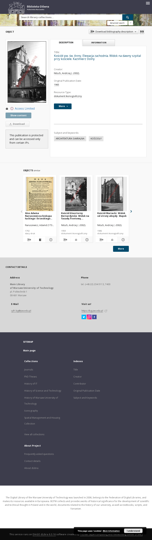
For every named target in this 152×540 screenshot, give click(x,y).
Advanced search (117, 23)
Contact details (32, 461)
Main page (29, 350)
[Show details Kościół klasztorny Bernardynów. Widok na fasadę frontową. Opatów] (86, 239)
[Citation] (141, 31)
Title (75, 369)
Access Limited (25, 109)
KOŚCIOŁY (96, 138)
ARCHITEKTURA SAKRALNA (70, 138)
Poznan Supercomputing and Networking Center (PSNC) (111, 534)
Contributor (79, 383)
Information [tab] (98, 42)
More (121, 248)
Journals (28, 369)
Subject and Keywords (85, 397)
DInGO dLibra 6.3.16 (44, 534)
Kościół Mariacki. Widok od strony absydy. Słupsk (112, 214)
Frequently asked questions (39, 454)
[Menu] (147, 3)
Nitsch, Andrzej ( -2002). (67, 73)
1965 (56, 84)
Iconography (31, 410)
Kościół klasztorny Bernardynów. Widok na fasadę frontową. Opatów (75, 216)
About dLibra (31, 468)
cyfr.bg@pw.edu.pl (21, 310)
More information (111, 530)
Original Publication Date (86, 390)
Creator (77, 376)
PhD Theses (30, 376)
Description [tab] (66, 42)
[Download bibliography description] (28, 239)
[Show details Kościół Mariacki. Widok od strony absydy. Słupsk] (122, 239)
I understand (133, 530)
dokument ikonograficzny (68, 96)
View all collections (34, 434)
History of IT (30, 383)
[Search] (127, 17)
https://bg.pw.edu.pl (92, 310)
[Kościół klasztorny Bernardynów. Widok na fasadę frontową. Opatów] (76, 194)
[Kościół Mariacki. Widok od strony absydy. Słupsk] (112, 194)
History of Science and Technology (42, 390)
